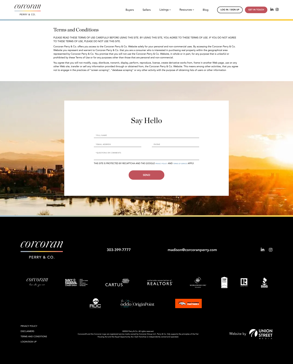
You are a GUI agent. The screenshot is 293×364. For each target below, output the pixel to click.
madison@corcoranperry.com (192, 249)
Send (146, 175)
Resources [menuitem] (185, 9)
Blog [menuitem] (205, 9)
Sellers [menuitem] (147, 9)
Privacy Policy (161, 164)
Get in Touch (256, 9)
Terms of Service (180, 164)
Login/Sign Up (29, 341)
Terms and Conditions (34, 336)
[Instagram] (277, 10)
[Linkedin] (271, 10)
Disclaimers (27, 331)
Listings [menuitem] (164, 9)
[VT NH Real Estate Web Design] (250, 334)
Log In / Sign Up (230, 9)
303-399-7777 (119, 249)
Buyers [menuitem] (130, 9)
